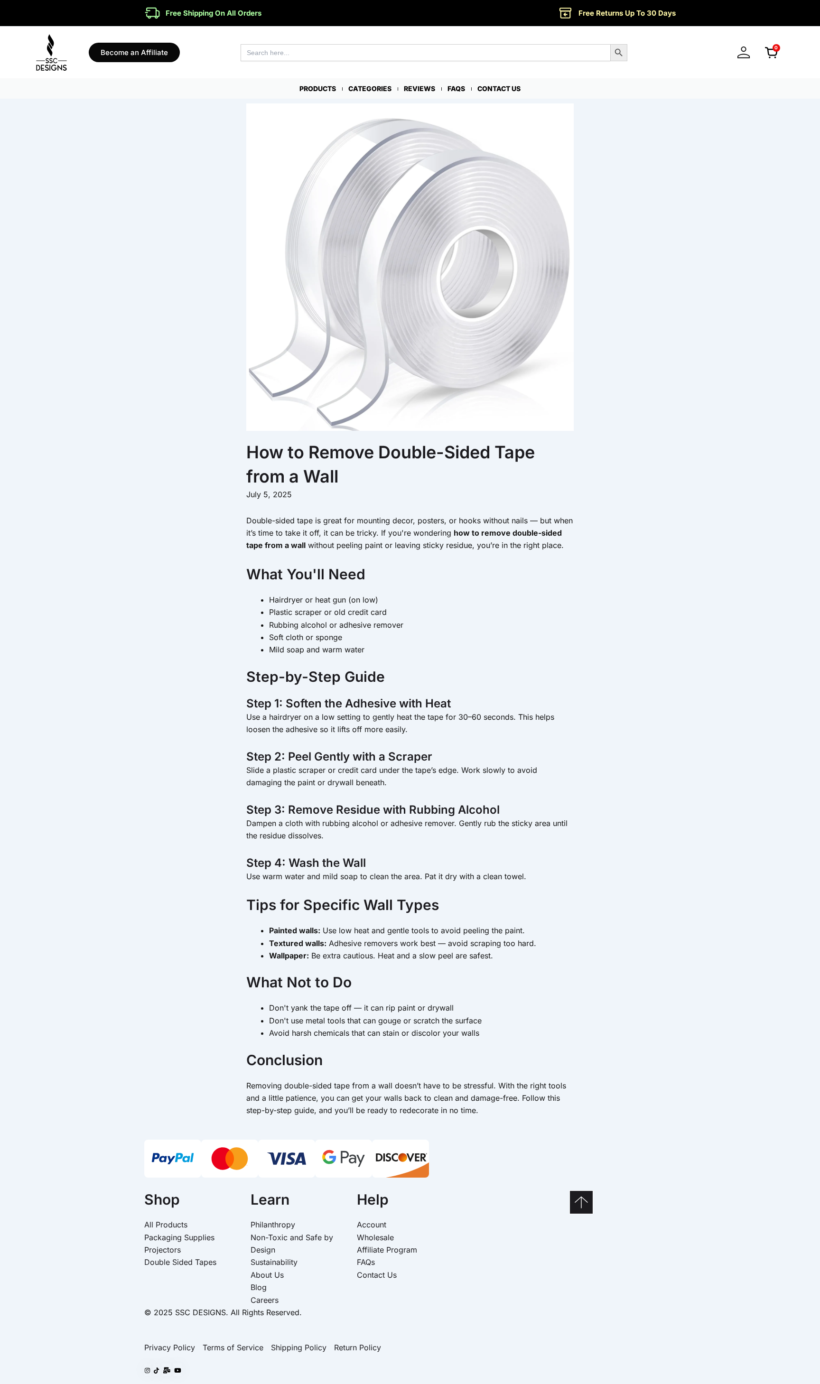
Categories (369, 88)
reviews (419, 88)
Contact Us (499, 88)
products (317, 88)
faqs (456, 88)
